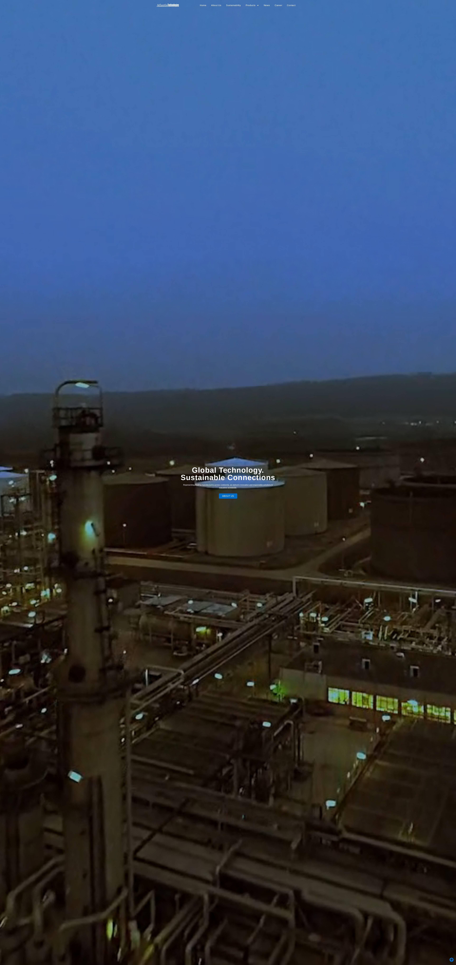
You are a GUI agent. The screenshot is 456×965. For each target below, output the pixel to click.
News (267, 5)
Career (278, 5)
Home (203, 5)
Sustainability (233, 5)
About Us (216, 5)
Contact (291, 5)
